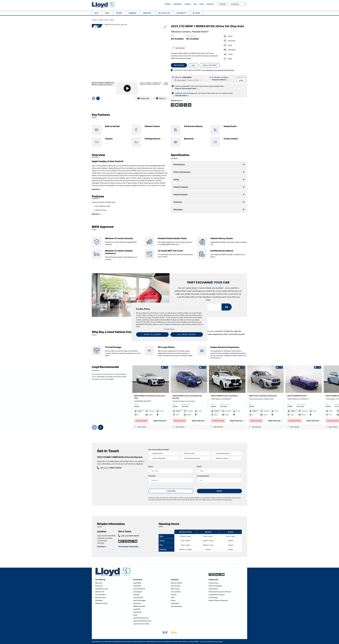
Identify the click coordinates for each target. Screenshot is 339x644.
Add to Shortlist (180, 48)
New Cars (98, 583)
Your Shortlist (175, 586)
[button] (152, 334)
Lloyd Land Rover (139, 589)
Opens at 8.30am (188, 80)
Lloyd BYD (136, 609)
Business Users (100, 597)
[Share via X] (185, 105)
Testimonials (178, 4)
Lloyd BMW (137, 583)
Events (202, 4)
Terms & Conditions (215, 586)
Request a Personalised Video (185, 88)
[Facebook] (210, 575)
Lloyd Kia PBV (138, 597)
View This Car (159, 420)
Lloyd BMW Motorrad (140, 618)
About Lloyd (175, 589)
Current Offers (100, 594)
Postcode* (152, 476)
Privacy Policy (213, 583)
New (96, 13)
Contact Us (210, 4)
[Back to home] (103, 5)
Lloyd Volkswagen (139, 600)
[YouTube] (223, 575)
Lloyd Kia (136, 594)
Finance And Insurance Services (220, 591)
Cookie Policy (213, 589)
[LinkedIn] (216, 575)
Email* (199, 466)
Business (132, 13)
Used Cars (103, 20)
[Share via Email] (177, 105)
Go (226, 307)
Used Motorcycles (101, 589)
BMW (112, 20)
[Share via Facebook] (181, 105)
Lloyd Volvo (137, 603)
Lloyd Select (175, 603)
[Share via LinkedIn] (189, 105)
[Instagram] (213, 575)
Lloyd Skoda (137, 612)
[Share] (172, 105)
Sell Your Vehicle (176, 583)
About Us (168, 4)
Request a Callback (219, 79)
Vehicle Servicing (101, 603)
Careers (174, 594)
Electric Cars (99, 591)
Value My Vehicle (181, 95)
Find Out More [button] (169, 329)
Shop (195, 4)
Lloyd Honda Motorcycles (142, 621)
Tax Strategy (213, 597)
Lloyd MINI (137, 586)
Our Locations (176, 591)
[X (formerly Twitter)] (219, 575)
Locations (187, 4)
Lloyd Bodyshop (176, 606)
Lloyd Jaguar (137, 591)
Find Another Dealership (128, 546)
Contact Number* (203, 476)
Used (107, 13)
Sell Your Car (164, 13)
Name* (151, 466)
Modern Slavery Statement (218, 600)
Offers (119, 13)
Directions (101, 546)
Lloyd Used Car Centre (141, 623)
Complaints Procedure (217, 594)
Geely (135, 615)
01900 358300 (186, 77)
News (173, 597)
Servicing (147, 13)
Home (94, 20)
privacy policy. (228, 499)
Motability (181, 13)
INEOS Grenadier (139, 606)
